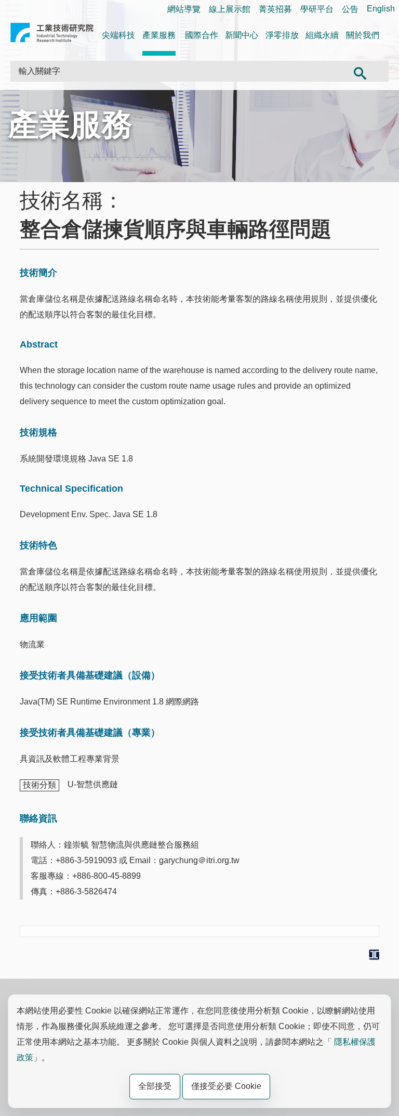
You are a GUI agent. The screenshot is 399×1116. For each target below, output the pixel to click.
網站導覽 (184, 9)
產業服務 (159, 35)
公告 (350, 9)
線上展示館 (229, 9)
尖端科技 (118, 35)
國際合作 (201, 35)
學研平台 (317, 9)
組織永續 (322, 35)
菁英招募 (275, 9)
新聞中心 (241, 35)
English (381, 8)
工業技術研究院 (52, 34)
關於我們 (362, 35)
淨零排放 (282, 35)
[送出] (360, 71)
